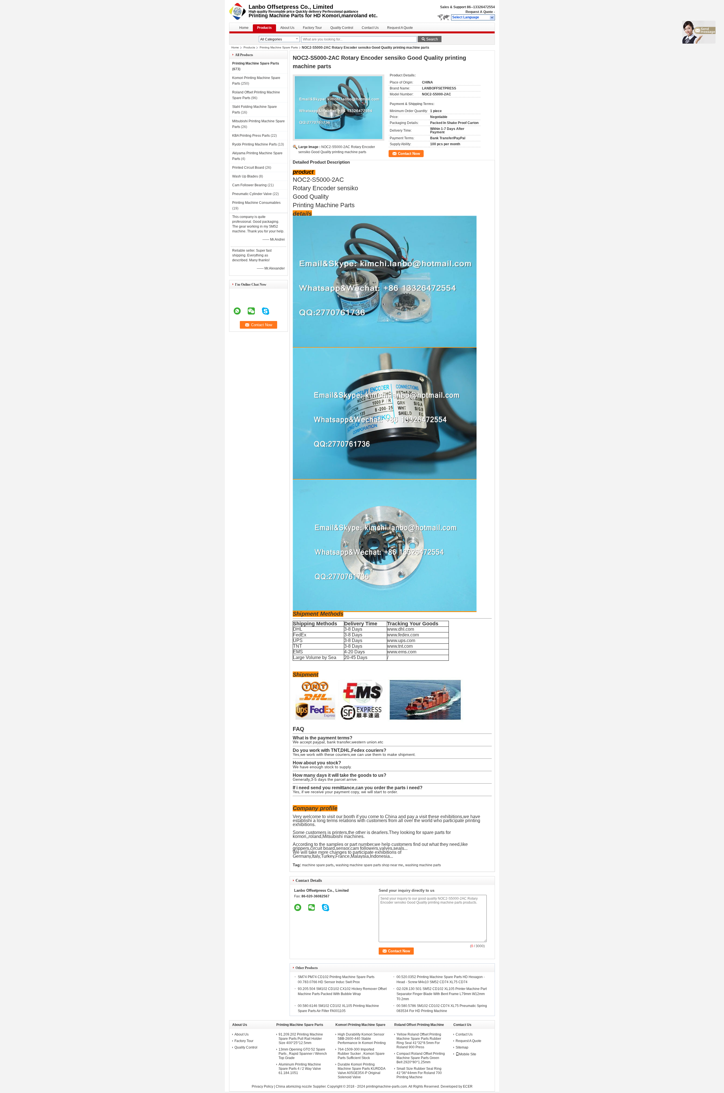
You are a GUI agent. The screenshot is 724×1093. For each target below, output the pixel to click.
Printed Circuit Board (248, 168)
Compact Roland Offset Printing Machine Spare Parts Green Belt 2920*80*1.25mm (421, 1058)
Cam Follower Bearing (249, 185)
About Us (287, 28)
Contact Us (370, 28)
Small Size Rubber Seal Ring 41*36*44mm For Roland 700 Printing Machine (419, 1073)
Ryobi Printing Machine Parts (254, 144)
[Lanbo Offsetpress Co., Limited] (492, 17)
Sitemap (462, 1047)
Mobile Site (467, 1054)
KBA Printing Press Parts (251, 136)
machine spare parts (317, 865)
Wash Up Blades (245, 176)
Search (432, 39)
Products (264, 28)
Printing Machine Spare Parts (279, 47)
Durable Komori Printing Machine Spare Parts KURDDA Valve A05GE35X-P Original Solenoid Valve (361, 1070)
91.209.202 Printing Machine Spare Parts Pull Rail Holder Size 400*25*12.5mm (301, 1038)
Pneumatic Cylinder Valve (252, 194)
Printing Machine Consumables (256, 203)
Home (244, 28)
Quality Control (341, 28)
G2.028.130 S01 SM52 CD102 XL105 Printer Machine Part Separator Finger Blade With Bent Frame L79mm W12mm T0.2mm (442, 994)
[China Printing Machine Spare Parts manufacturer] (239, 11)
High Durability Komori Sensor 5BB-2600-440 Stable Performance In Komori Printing (362, 1038)
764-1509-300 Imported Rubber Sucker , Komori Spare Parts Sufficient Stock (361, 1053)
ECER (468, 1086)
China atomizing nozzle (294, 1086)
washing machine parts (423, 865)
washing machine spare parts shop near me (369, 865)
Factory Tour (312, 28)
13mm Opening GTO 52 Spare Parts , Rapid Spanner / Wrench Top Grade (303, 1053)
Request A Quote (479, 12)
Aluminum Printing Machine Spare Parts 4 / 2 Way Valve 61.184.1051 (300, 1068)
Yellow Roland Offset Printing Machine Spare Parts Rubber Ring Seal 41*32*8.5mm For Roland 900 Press (419, 1040)
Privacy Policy (262, 1086)
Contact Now (409, 153)
